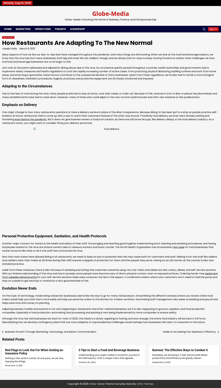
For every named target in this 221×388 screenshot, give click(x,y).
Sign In (213, 29)
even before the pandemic (31, 119)
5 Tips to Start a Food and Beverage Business (109, 350)
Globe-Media (110, 13)
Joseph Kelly (9, 48)
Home (8, 29)
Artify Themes (145, 384)
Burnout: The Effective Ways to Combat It (180, 350)
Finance (60, 29)
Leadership (77, 29)
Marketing (23, 29)
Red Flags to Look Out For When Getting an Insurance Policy (34, 351)
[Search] (204, 29)
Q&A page (178, 247)
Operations (43, 29)
